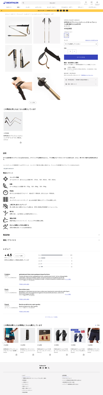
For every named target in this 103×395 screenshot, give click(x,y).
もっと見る (32, 102)
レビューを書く (19, 255)
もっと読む (68, 279)
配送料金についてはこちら (87, 75)
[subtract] (66, 51)
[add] (74, 51)
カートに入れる (81, 57)
